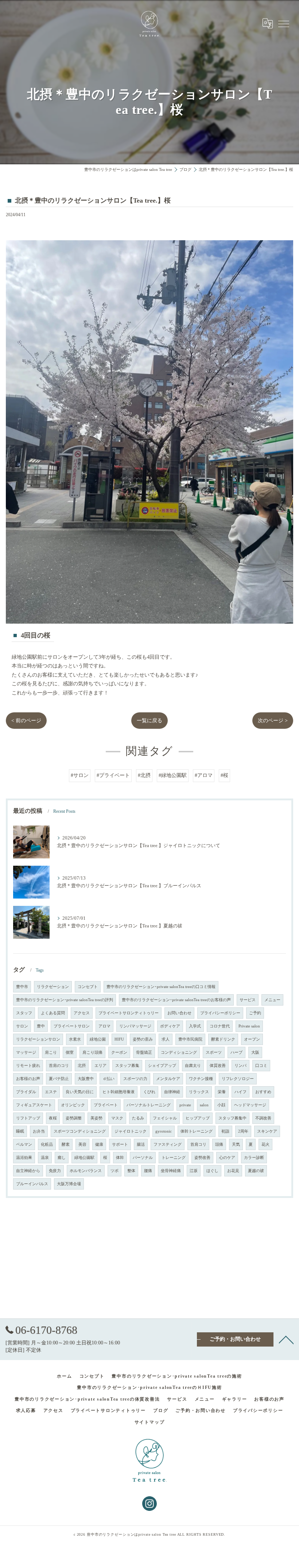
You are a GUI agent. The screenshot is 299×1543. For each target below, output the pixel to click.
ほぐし (212, 1171)
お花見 (233, 1171)
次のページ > (273, 720)
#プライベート (113, 775)
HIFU (119, 1039)
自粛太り (193, 1066)
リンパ (240, 1066)
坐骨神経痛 (171, 1171)
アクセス (82, 1013)
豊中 (41, 1026)
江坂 (194, 1171)
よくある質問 (53, 1013)
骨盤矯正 (144, 1052)
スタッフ (24, 1013)
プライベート (106, 1105)
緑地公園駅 (84, 1158)
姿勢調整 (74, 1118)
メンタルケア (168, 1079)
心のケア (227, 1158)
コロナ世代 (220, 1026)
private (185, 1105)
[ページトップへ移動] (286, 1339)
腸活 (141, 1144)
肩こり (51, 1052)
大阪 (255, 1052)
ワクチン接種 (201, 1079)
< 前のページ (26, 720)
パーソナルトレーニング (149, 1105)
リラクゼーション (53, 987)
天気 (236, 1144)
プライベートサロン (72, 1026)
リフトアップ (28, 1118)
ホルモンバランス (86, 1171)
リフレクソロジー (238, 1079)
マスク (117, 1118)
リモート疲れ (28, 1066)
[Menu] (284, 23)
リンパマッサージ (135, 1026)
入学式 (195, 1026)
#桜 (224, 775)
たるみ (138, 1118)
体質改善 (218, 1066)
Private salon (249, 1026)
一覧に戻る (149, 720)
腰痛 (148, 1171)
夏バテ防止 (59, 1079)
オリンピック (73, 1105)
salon (204, 1105)
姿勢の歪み (143, 1039)
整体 (131, 1171)
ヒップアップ (198, 1118)
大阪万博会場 (69, 1184)
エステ (51, 1092)
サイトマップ (150, 1422)
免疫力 (55, 1171)
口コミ (261, 1066)
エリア (100, 1066)
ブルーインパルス (32, 1184)
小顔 (221, 1105)
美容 (82, 1144)
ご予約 (255, 1013)
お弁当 (39, 1131)
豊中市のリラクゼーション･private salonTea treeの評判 (64, 1000)
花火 (265, 1144)
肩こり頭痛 (92, 1052)
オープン (252, 1039)
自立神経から (28, 1171)
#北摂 (144, 775)
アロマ (104, 1026)
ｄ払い (108, 1079)
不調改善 (263, 1118)
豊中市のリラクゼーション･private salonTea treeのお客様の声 (176, 1000)
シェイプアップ (162, 1066)
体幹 (120, 1158)
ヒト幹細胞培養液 (118, 1092)
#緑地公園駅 (173, 775)
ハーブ (236, 1052)
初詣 (225, 1131)
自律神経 (172, 1092)
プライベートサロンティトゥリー (128, 1013)
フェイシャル (165, 1118)
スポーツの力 (135, 1079)
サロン (22, 1026)
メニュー (272, 1000)
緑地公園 (98, 1039)
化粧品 (47, 1144)
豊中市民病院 (190, 1039)
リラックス (199, 1092)
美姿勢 (96, 1118)
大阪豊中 (86, 1079)
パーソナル (143, 1158)
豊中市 (22, 987)
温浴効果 (24, 1158)
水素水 (75, 1039)
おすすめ (263, 1092)
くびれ (149, 1092)
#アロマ (204, 775)
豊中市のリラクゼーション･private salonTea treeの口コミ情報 (160, 987)
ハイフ (240, 1092)
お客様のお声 (28, 1079)
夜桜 (53, 1118)
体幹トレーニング (196, 1131)
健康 (99, 1144)
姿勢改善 (202, 1158)
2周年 (243, 1131)
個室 (70, 1052)
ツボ (114, 1171)
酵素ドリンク (223, 1039)
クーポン (119, 1052)
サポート (120, 1144)
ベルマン (24, 1144)
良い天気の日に (80, 1092)
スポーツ (214, 1052)
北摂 (82, 1066)
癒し (62, 1158)
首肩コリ (198, 1144)
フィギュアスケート (34, 1105)
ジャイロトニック (130, 1131)
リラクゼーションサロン (38, 1039)
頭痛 (219, 1144)
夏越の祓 (256, 1171)
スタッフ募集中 (232, 1118)
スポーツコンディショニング (80, 1131)
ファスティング (168, 1144)
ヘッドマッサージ (250, 1105)
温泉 (45, 1158)
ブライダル (26, 1092)
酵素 (66, 1144)
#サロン (80, 775)
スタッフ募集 (127, 1066)
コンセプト (88, 987)
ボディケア (170, 1026)
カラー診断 (254, 1158)
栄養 (222, 1092)
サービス (248, 1000)
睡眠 (20, 1131)
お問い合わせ (179, 1013)
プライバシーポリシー (220, 1013)
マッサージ (26, 1052)
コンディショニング (179, 1052)
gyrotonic (163, 1131)
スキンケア (267, 1131)
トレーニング (174, 1158)
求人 (166, 1039)
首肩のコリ (59, 1066)
